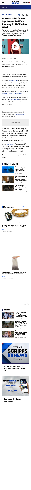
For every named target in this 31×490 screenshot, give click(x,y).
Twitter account (13, 80)
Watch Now (26, 2)
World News (7, 14)
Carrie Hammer (14, 100)
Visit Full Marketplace (23, 206)
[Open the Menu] (2, 2)
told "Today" (10, 144)
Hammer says (20, 114)
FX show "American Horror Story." (12, 93)
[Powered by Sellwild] (26, 304)
